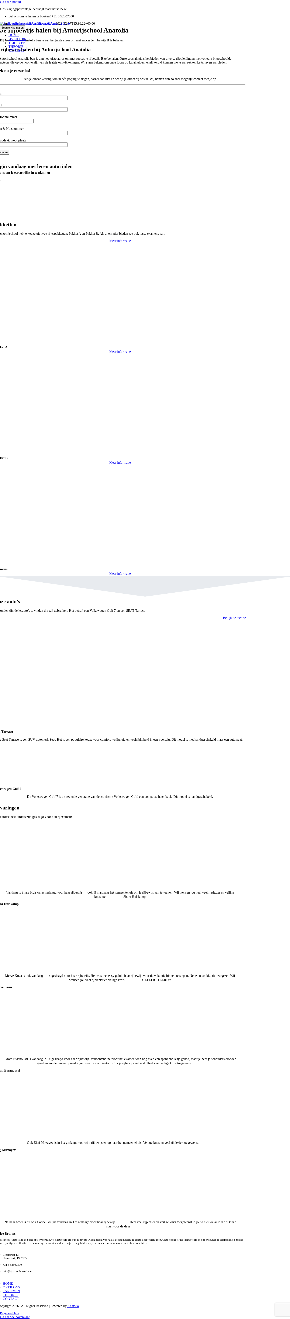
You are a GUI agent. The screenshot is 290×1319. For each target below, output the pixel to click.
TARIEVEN (11, 1291)
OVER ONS (11, 1287)
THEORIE (10, 1295)
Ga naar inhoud (10, 2)
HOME (8, 1283)
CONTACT (11, 1299)
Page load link (9, 1313)
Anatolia (73, 1306)
